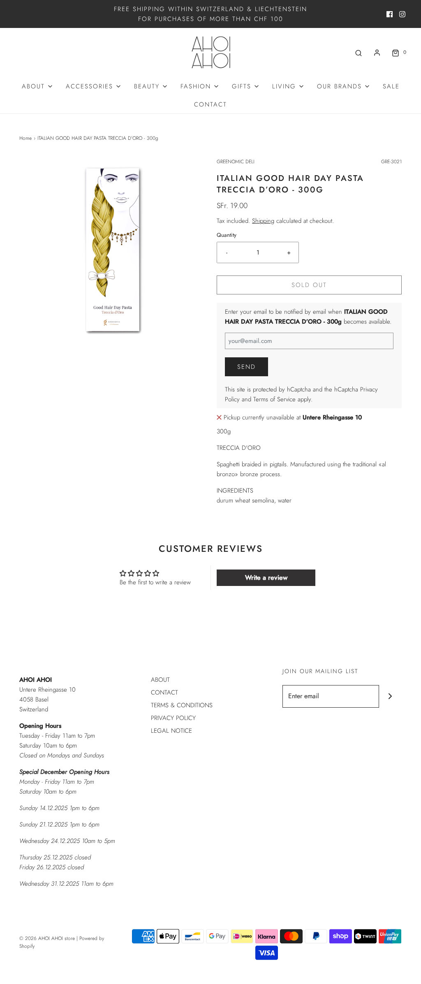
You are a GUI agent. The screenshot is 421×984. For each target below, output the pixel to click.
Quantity (226, 235)
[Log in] (377, 52)
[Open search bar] (358, 52)
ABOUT (160, 679)
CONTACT (210, 104)
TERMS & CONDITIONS (182, 705)
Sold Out (309, 284)
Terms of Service (274, 399)
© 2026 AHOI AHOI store (47, 938)
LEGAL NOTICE (171, 730)
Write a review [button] (266, 577)
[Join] (390, 696)
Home (25, 138)
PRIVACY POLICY (173, 717)
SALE (391, 86)
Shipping (263, 220)
